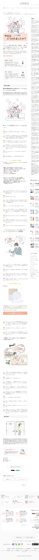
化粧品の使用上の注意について (20, 548)
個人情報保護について (29, 548)
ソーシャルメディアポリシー (33, 550)
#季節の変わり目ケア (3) (35, 171)
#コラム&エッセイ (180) (35, 167)
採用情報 (13, 548)
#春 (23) (32, 174)
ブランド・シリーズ (13, 8)
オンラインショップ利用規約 (5, 550)
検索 (32, 4)
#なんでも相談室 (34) (34, 172)
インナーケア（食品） (31, 8)
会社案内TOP (9, 548)
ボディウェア (34, 540)
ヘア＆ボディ (22, 540)
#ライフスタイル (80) (34, 165)
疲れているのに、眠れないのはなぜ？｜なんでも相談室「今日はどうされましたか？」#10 (11, 452)
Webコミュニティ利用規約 (15, 550)
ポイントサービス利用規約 (24, 550)
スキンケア (14, 540)
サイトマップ (24, 551)
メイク (18, 540)
